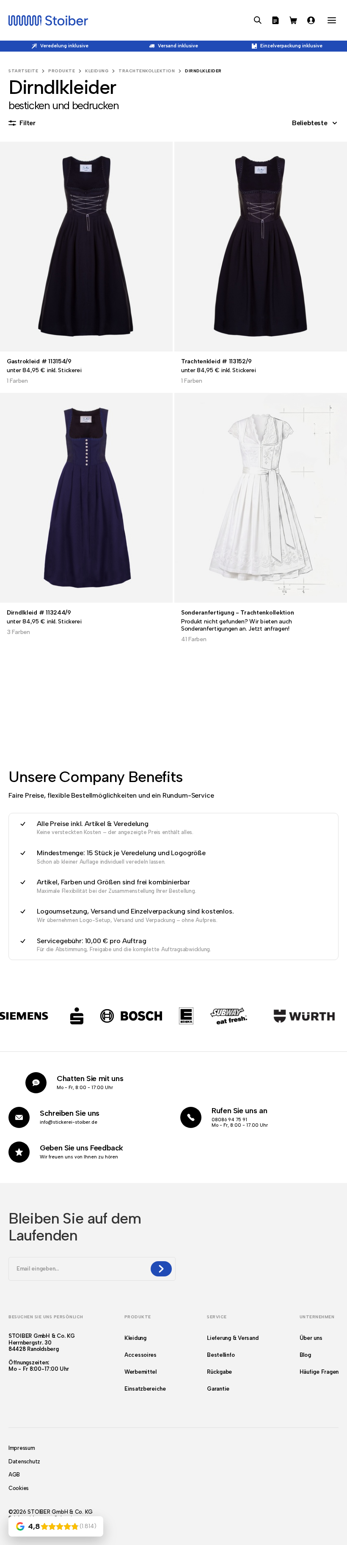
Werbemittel (140, 1372)
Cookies (18, 1488)
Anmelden (311, 20)
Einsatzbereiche (145, 1389)
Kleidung (96, 71)
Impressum (21, 1448)
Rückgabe (219, 1372)
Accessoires (140, 1355)
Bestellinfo (220, 1355)
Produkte (61, 71)
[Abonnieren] (161, 1268)
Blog (305, 1355)
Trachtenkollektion (146, 71)
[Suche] (258, 20)
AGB (14, 1474)
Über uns (311, 1338)
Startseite (23, 71)
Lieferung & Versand (232, 1338)
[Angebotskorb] (275, 20)
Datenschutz (24, 1461)
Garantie (218, 1389)
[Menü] (332, 20)
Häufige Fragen (319, 1372)
